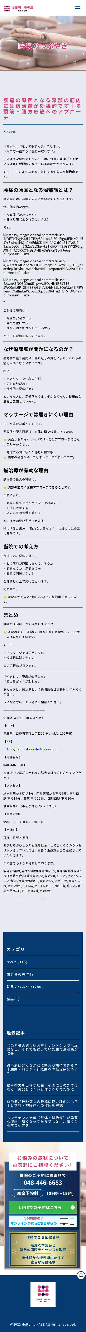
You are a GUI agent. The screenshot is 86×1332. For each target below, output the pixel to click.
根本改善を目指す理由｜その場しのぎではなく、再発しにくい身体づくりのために (42, 1087)
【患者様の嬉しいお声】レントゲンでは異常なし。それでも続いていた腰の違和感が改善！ (42, 1049)
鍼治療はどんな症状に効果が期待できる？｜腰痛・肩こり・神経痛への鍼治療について (42, 1069)
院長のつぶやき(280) (25, 986)
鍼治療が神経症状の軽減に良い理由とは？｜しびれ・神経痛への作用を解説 (42, 1103)
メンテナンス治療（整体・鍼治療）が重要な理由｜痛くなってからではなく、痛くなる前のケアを (42, 1121)
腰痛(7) (13, 998)
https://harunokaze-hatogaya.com (31, 749)
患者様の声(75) (20, 974)
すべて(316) (17, 961)
